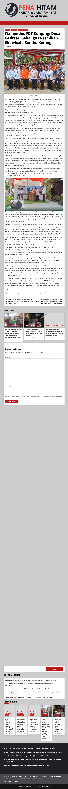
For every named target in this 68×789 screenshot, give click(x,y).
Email (37, 379)
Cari (5, 663)
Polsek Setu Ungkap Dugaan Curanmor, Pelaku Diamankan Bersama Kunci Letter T (34, 332)
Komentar (8, 357)
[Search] (63, 22)
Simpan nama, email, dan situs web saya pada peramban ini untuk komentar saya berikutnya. (33, 396)
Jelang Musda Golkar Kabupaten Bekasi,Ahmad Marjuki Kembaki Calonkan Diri (27, 688)
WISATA (26, 30)
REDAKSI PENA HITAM (11, 781)
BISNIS (51, 777)
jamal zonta (8, 46)
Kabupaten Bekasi (20, 293)
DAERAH (7, 711)
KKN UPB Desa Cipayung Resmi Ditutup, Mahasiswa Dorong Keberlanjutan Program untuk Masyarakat (31, 684)
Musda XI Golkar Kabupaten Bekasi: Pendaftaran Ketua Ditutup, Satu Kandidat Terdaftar (30, 680)
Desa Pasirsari (11, 293)
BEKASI (21, 777)
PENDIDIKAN (20, 715)
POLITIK (7, 715)
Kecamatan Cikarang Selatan (33, 293)
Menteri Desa (44, 293)
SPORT (22, 779)
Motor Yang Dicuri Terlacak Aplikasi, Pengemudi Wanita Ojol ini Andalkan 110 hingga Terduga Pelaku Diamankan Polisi (13, 333)
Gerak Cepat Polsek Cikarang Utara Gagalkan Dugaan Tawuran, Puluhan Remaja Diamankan (54, 332)
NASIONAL (7, 30)
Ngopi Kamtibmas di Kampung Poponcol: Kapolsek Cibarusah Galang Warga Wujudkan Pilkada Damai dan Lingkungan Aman (49, 300)
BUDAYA (29, 779)
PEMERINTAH (14, 30)
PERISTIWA (20, 30)
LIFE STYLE (7, 713)
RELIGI (46, 779)
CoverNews (38, 786)
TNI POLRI (18, 325)
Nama (7, 379)
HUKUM (6, 325)
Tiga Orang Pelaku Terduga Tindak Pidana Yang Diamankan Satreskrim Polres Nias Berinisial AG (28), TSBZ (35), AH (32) (19, 300)
